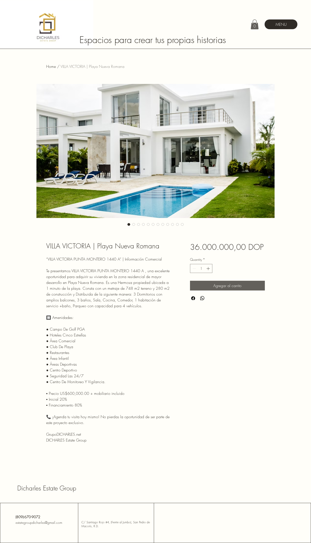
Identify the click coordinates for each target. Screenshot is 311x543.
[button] (255, 24)
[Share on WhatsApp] (202, 298)
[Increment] (209, 268)
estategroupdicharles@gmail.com (39, 522)
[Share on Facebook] (193, 298)
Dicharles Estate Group (46, 488)
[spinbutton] (201, 268)
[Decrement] (194, 268)
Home (51, 66)
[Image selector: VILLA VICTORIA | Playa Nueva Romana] (128, 224)
